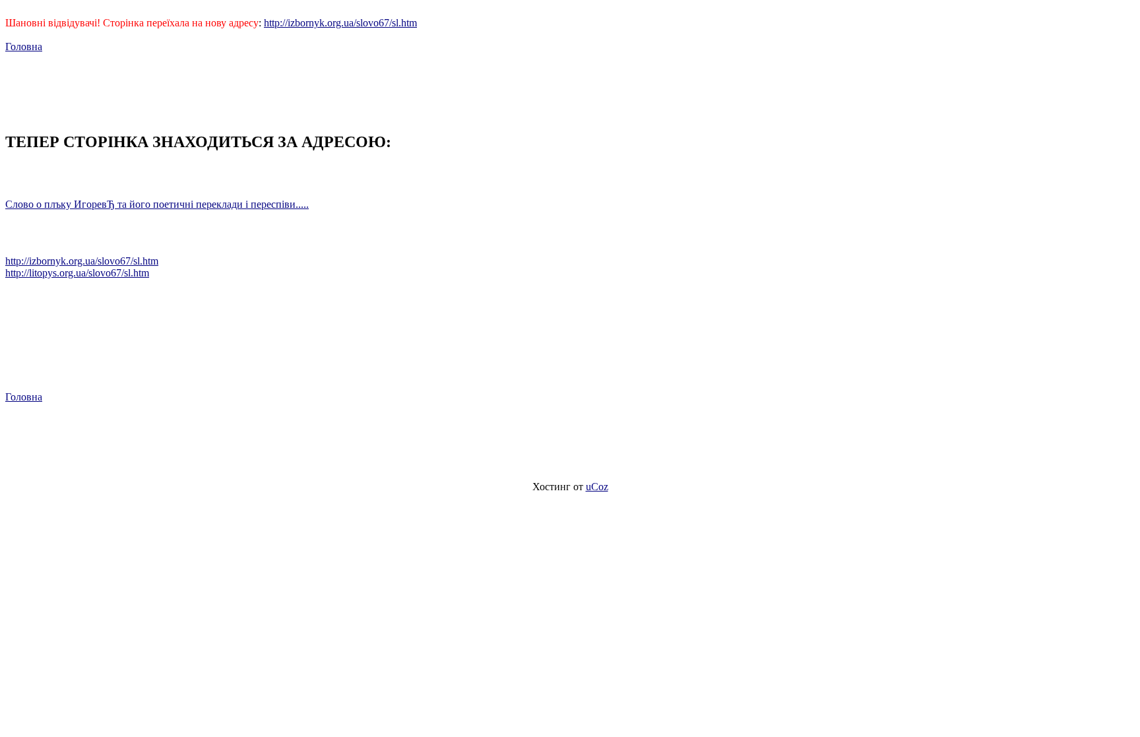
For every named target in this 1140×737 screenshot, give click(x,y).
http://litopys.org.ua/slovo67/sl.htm (77, 272)
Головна (23, 46)
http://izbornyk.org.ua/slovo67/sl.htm (340, 22)
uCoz (597, 486)
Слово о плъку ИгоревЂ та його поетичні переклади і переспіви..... (157, 204)
